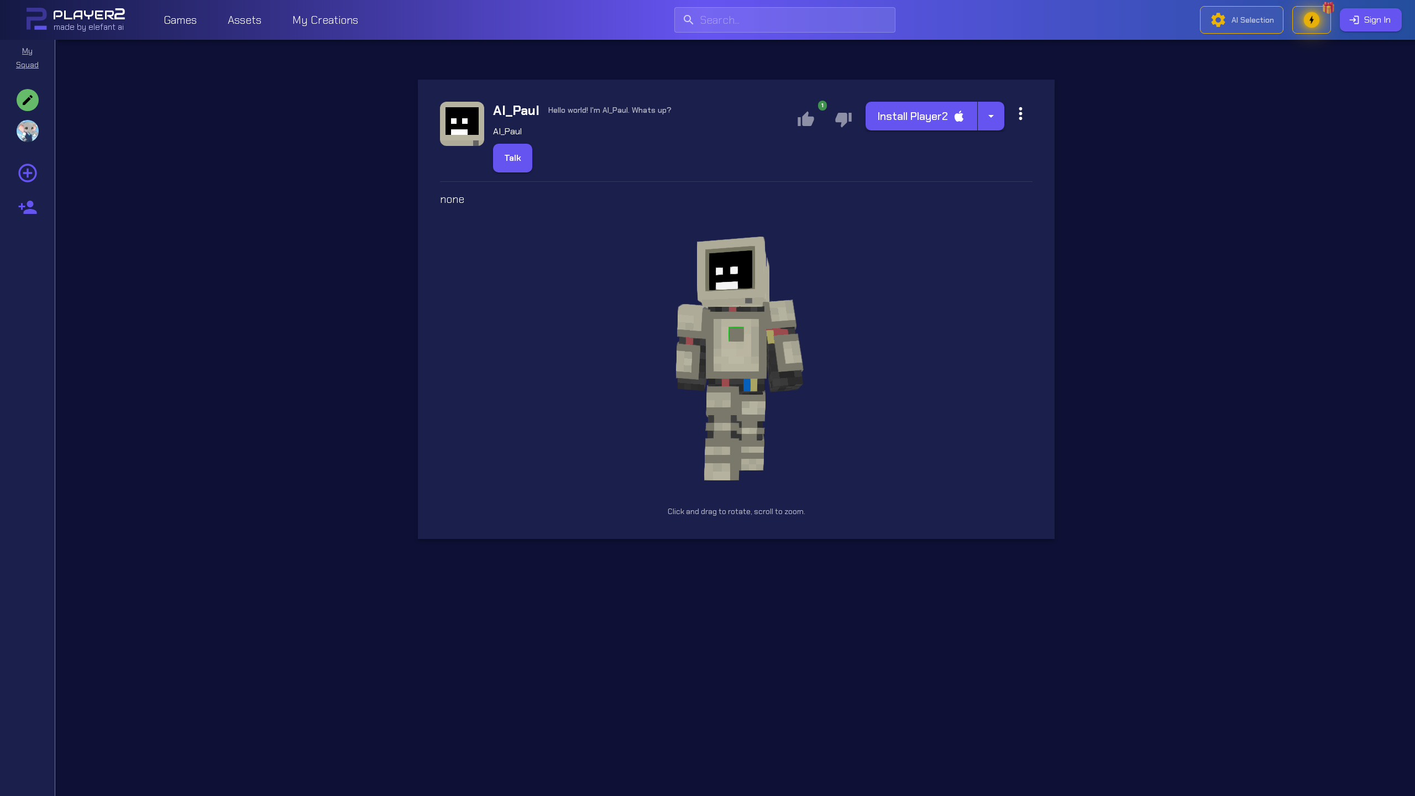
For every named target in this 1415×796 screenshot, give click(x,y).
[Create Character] (27, 207)
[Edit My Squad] (28, 100)
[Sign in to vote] (843, 119)
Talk (512, 158)
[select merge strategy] (991, 116)
